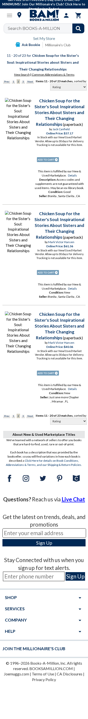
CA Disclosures (69, 674)
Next (30, 81)
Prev (6, 81)
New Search (22, 74)
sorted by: (80, 81)
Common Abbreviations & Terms (53, 74)
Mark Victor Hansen (61, 242)
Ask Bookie (31, 45)
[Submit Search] (78, 28)
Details (72, 175)
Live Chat (73, 499)
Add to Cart (48, 159)
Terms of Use (43, 674)
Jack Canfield (61, 129)
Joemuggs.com (16, 674)
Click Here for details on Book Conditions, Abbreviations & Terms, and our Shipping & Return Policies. (44, 463)
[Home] (44, 15)
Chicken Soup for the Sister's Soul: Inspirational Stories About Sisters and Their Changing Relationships (59, 112)
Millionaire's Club (58, 45)
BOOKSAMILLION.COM (51, 668)
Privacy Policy (44, 679)
